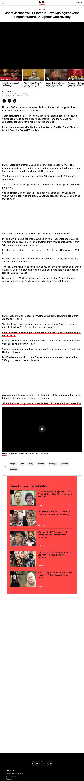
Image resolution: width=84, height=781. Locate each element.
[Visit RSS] (51, 763)
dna (22, 464)
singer (12, 464)
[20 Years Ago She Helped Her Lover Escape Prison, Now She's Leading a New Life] (42, 498)
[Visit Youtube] (46, 763)
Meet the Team (12, 776)
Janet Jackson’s (11, 115)
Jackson (6, 395)
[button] (42, 429)
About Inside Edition (14, 773)
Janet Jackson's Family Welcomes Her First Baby (25, 453)
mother (41, 464)
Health (41, 525)
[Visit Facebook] (33, 763)
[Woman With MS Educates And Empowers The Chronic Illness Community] (42, 539)
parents (65, 464)
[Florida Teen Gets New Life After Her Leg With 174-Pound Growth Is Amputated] (42, 559)
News (42, 9)
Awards (9, 779)
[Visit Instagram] (42, 763)
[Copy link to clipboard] (15, 101)
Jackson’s (74, 184)
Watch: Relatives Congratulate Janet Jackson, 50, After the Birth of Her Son (41, 403)
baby (31, 464)
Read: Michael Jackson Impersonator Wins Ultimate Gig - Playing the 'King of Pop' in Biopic (41, 334)
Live (80, 3)
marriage (52, 464)
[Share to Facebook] (4, 101)
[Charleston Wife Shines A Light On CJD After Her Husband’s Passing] (42, 518)
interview (14, 469)
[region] (42, 429)
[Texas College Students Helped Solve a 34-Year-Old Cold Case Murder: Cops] (42, 579)
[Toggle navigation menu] (3, 3)
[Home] (42, 2)
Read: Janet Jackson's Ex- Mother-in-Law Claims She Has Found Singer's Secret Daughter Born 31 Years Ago (40, 129)
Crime (40, 505)
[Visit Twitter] (37, 763)
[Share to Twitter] (9, 101)
